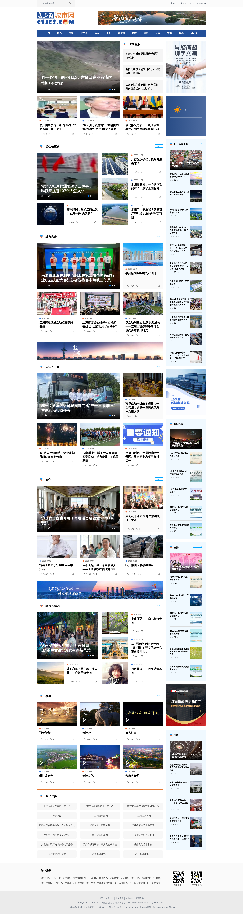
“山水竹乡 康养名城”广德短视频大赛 (179, 472)
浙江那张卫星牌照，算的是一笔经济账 (179, 193)
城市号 (194, 33)
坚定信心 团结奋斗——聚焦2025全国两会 (179, 803)
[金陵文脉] (100, 757)
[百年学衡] (57, 714)
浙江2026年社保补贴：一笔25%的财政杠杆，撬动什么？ (178, 248)
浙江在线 (90, 883)
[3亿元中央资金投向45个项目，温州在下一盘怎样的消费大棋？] (196, 304)
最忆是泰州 (46, 775)
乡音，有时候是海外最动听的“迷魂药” (141, 55)
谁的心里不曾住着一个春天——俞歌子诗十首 (82, 671)
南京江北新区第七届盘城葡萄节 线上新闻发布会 (179, 651)
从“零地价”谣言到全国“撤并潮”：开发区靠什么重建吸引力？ (146, 647)
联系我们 (140, 898)
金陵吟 (86, 733)
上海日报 (56, 878)
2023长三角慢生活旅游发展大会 (179, 632)
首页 (47, 33)
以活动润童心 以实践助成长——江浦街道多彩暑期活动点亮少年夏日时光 (142, 326)
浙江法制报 (46, 883)
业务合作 (119, 898)
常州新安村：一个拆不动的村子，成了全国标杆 (146, 186)
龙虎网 (81, 883)
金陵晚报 (124, 878)
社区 (146, 33)
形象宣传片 (132, 775)
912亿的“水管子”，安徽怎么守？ (179, 211)
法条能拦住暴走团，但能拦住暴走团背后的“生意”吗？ (141, 86)
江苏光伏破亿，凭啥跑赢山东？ (146, 161)
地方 (97, 33)
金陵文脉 (88, 775)
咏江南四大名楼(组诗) (139, 565)
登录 (174, 3)
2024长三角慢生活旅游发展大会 (179, 508)
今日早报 (156, 878)
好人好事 (131, 733)
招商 (134, 33)
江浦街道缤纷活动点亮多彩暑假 (56, 324)
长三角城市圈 (153, 883)
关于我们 (109, 898)
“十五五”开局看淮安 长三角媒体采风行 (185, 444)
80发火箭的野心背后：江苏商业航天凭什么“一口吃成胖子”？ (179, 355)
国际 (71, 33)
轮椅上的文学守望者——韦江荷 (56, 567)
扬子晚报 (103, 878)
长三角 (84, 33)
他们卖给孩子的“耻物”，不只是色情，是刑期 (143, 71)
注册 (184, 3)
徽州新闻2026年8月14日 (140, 273)
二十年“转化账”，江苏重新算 (179, 282)
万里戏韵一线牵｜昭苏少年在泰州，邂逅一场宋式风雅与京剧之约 (142, 407)
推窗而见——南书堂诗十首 (146, 620)
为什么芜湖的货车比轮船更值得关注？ (179, 336)
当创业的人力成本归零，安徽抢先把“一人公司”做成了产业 (179, 266)
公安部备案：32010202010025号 (127, 907)
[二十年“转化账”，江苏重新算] (196, 286)
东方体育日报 (80, 878)
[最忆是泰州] (57, 757)
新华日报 (92, 878)
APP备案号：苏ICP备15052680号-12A (158, 907)
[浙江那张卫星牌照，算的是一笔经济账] (196, 196)
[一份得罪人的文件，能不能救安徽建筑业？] (196, 321)
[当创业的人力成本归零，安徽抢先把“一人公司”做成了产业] (196, 268)
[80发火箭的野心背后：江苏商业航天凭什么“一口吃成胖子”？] (196, 357)
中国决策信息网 (104, 883)
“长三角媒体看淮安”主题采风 (179, 490)
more (201, 143)
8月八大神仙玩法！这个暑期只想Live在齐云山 (57, 455)
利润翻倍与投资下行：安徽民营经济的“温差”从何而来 (179, 230)
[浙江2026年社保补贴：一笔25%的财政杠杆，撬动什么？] (196, 250)
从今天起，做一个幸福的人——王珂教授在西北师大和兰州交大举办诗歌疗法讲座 (99, 567)
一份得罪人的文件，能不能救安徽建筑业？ (179, 318)
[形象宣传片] (143, 757)
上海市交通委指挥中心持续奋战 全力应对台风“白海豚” (99, 324)
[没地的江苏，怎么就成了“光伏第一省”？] (196, 178)
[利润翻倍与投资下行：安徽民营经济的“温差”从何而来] (196, 232)
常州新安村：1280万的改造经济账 (185, 164)
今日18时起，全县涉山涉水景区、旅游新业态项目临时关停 (142, 456)
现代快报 (114, 878)
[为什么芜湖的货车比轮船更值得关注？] (196, 339)
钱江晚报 (146, 878)
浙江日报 (135, 878)
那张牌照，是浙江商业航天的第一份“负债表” (82, 211)
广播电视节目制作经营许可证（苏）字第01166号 (90, 907)
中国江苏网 (70, 883)
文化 (108, 33)
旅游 (158, 33)
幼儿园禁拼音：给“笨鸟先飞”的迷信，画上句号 (57, 127)
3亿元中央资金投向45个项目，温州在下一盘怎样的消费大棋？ (179, 302)
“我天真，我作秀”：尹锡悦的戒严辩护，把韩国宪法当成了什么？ (100, 127)
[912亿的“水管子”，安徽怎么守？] (196, 214)
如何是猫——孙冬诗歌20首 (146, 671)
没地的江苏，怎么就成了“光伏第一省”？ (179, 175)
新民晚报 (66, 878)
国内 (59, 33)
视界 (181, 33)
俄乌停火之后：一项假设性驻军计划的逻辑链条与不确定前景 (142, 127)
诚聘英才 (130, 898)
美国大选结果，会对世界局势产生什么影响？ (179, 837)
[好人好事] (143, 714)
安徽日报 (58, 883)
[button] (110, 89)
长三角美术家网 (137, 883)
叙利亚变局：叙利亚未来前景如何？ (179, 819)
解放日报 (45, 878)
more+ (159, 146)
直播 (169, 33)
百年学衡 (45, 733)
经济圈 (121, 33)
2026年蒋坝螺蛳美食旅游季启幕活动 (185, 568)
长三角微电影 (121, 883)
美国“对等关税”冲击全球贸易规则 (179, 783)
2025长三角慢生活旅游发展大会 (179, 454)
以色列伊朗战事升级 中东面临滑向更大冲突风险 (179, 767)
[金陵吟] (100, 714)
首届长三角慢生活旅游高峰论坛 (179, 526)
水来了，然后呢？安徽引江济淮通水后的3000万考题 (147, 213)
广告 (159, 358)
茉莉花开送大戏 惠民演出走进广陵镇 (142, 518)
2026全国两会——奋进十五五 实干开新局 (185, 755)
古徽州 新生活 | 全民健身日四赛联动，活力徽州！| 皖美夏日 (100, 456)
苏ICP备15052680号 (156, 902)
